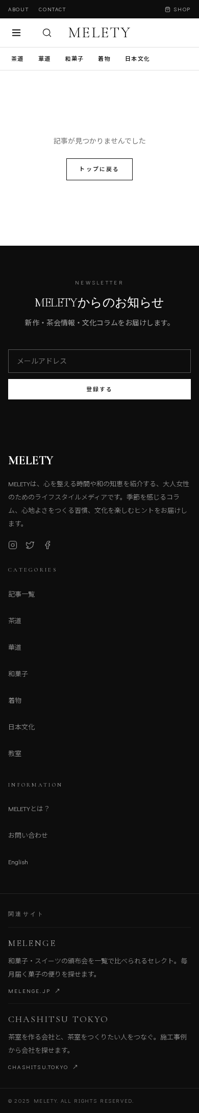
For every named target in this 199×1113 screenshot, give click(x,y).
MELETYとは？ (29, 808)
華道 (44, 58)
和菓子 (74, 58)
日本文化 (137, 58)
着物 (104, 58)
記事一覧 (21, 593)
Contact (52, 9)
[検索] (47, 32)
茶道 (17, 58)
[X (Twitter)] (30, 545)
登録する (99, 389)
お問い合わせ (28, 835)
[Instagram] (12, 545)
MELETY (99, 32)
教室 (14, 753)
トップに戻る (99, 169)
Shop (182, 9)
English (18, 861)
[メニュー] (16, 32)
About (18, 9)
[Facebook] (47, 545)
